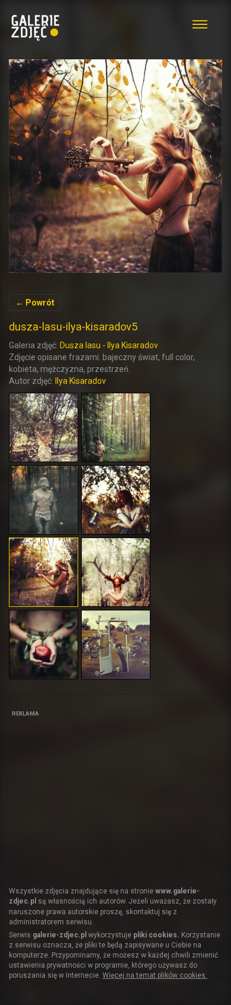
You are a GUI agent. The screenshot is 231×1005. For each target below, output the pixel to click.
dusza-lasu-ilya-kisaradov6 (115, 166)
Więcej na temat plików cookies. (154, 975)
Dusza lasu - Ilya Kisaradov (109, 345)
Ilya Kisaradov (80, 381)
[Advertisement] (98, 794)
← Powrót (34, 302)
